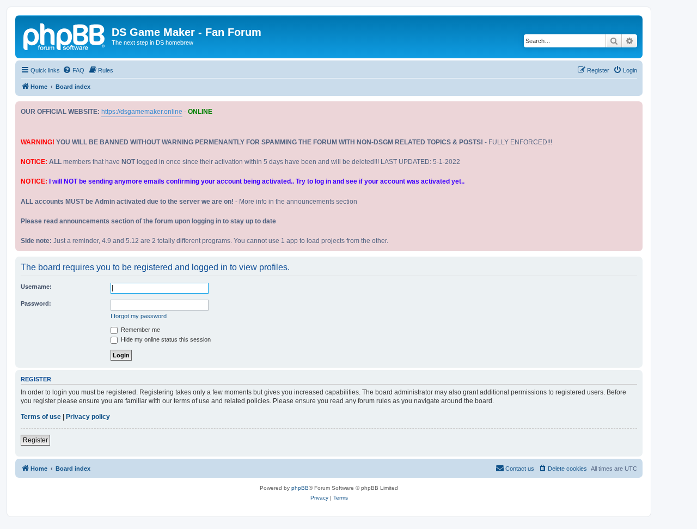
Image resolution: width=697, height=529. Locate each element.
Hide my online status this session (165, 339)
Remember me (139, 329)
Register (35, 440)
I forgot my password (139, 316)
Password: (36, 303)
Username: (36, 286)
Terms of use (41, 417)
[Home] (65, 35)
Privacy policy (88, 417)
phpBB (300, 488)
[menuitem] (73, 70)
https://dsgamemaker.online (141, 111)
